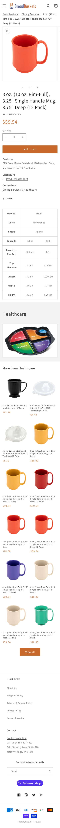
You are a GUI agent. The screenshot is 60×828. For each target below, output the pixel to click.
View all (30, 652)
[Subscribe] (49, 771)
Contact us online (16, 738)
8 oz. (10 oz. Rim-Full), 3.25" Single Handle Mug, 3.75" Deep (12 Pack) (15, 499)
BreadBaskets (10, 14)
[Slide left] (22, 87)
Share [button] (9, 198)
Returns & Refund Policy (20, 703)
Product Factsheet (17, 179)
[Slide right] (37, 87)
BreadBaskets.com (33, 822)
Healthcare (30, 189)
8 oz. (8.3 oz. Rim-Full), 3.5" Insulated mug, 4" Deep (15, 406)
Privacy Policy (14, 710)
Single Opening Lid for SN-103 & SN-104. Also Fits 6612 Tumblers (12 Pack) (15, 453)
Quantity (6, 130)
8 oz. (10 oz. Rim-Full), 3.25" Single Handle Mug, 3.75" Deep (43, 453)
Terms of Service (15, 718)
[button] (4, 6)
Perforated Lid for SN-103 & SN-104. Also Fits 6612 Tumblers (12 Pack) (42, 408)
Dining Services (30, 14)
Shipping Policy (15, 695)
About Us (12, 687)
